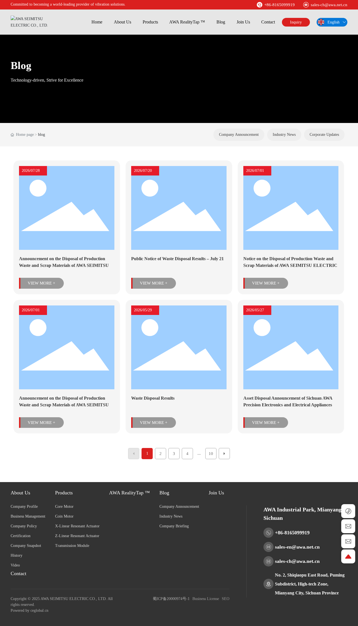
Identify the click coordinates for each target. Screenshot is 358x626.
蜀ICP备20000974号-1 (171, 599)
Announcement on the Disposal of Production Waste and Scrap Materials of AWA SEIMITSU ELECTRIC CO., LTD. (64, 265)
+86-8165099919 (279, 5)
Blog (21, 65)
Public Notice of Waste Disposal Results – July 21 (177, 258)
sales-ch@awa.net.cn (329, 5)
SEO (225, 599)
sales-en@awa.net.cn (297, 547)
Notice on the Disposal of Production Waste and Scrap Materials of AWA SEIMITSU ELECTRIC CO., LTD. (290, 265)
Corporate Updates (324, 134)
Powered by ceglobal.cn (29, 610)
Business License (205, 599)
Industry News (284, 134)
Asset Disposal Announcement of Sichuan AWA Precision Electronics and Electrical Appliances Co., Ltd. (287, 405)
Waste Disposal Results (153, 398)
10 (211, 453)
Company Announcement (239, 134)
